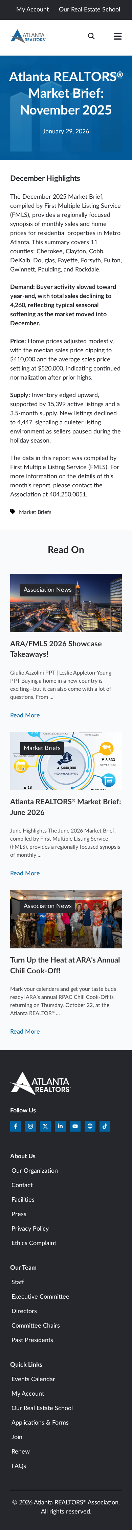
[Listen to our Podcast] (90, 1126)
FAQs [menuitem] (19, 1466)
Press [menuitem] (19, 1214)
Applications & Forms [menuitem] (40, 1423)
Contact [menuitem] (22, 1185)
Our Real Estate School (89, 10)
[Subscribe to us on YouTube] (75, 1126)
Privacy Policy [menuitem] (30, 1229)
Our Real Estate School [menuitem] (42, 1408)
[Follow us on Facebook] (15, 1126)
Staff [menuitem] (18, 1282)
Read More (25, 716)
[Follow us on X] (45, 1126)
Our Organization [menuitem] (35, 1171)
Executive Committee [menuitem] (40, 1297)
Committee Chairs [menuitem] (36, 1326)
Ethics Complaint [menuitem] (34, 1243)
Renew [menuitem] (21, 1452)
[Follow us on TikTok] (105, 1126)
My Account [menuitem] (28, 1394)
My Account (32, 10)
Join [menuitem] (17, 1437)
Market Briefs (35, 512)
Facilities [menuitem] (23, 1200)
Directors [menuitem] (24, 1311)
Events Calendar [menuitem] (33, 1379)
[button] (118, 38)
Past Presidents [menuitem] (32, 1340)
